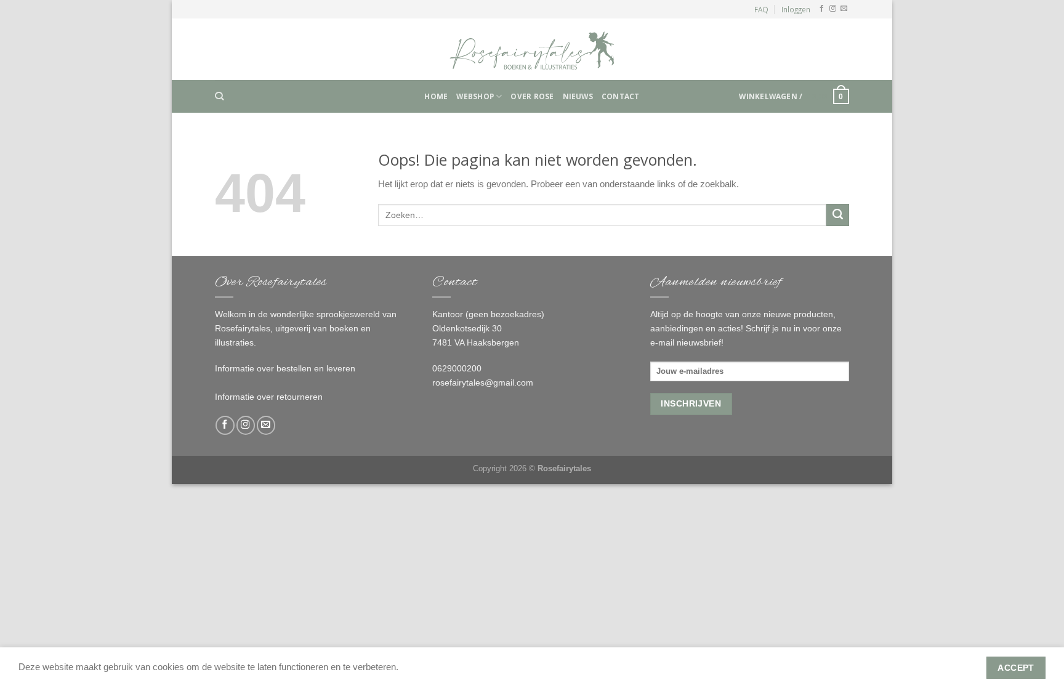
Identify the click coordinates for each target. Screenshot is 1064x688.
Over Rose (532, 96)
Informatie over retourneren (269, 397)
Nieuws (578, 96)
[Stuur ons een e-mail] (843, 8)
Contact (621, 96)
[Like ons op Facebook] (821, 8)
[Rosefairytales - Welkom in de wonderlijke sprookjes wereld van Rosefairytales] (532, 49)
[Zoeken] (219, 96)
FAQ (761, 9)
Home (436, 96)
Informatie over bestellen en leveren (285, 368)
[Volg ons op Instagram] (832, 8)
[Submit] (837, 215)
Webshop (475, 96)
